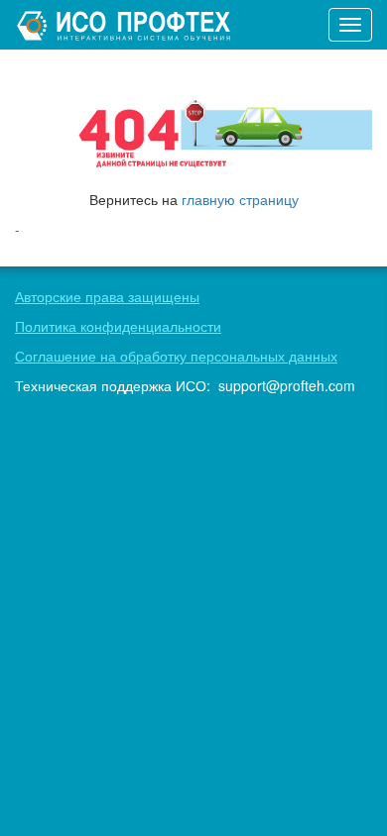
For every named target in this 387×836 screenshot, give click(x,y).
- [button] (17, 229)
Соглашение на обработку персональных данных (176, 356)
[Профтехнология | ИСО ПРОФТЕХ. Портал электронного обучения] (126, 25)
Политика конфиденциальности (118, 326)
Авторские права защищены (107, 296)
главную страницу (240, 199)
